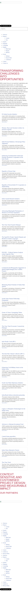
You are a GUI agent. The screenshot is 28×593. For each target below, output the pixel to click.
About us (5, 34)
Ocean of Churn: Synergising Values (12, 312)
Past (7, 40)
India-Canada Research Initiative (11, 199)
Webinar (8, 56)
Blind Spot (8, 49)
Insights (4, 47)
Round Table (9, 57)
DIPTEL (8, 52)
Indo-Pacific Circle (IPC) (9, 341)
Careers (4, 61)
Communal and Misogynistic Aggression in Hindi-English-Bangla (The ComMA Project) (14, 269)
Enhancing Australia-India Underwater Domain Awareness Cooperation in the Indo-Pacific (12, 157)
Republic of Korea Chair (8, 171)
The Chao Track (6, 462)
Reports (7, 50)
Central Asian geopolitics (9, 436)
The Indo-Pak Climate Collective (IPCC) (13, 353)
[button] (14, 33)
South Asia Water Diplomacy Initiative (12, 383)
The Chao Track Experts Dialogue (11, 225)
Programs (5, 43)
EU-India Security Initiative (9, 114)
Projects (4, 36)
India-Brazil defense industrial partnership (13, 395)
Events (4, 54)
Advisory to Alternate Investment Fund (12, 424)
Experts (4, 41)
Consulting (5, 45)
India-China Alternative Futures (11, 450)
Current (7, 38)
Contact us (5, 63)
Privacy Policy (6, 553)
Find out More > (5, 135)
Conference (8, 59)
